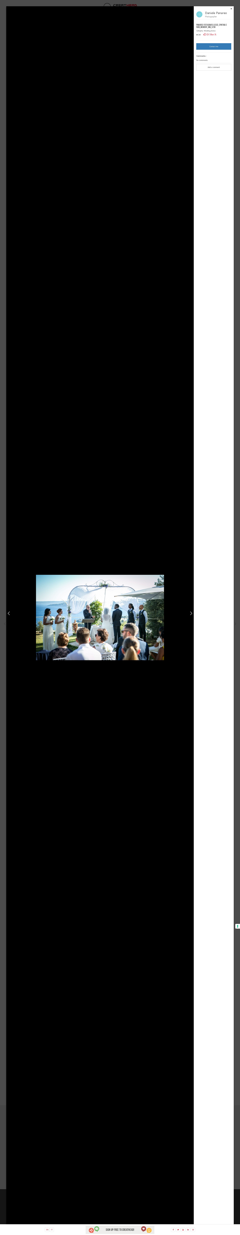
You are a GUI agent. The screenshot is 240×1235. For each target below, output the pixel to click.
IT (51, 1229)
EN (47, 1229)
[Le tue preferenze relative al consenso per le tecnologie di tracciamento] (237, 926)
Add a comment (214, 67)
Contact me (213, 46)
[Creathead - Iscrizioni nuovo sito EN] (120, 1229)
